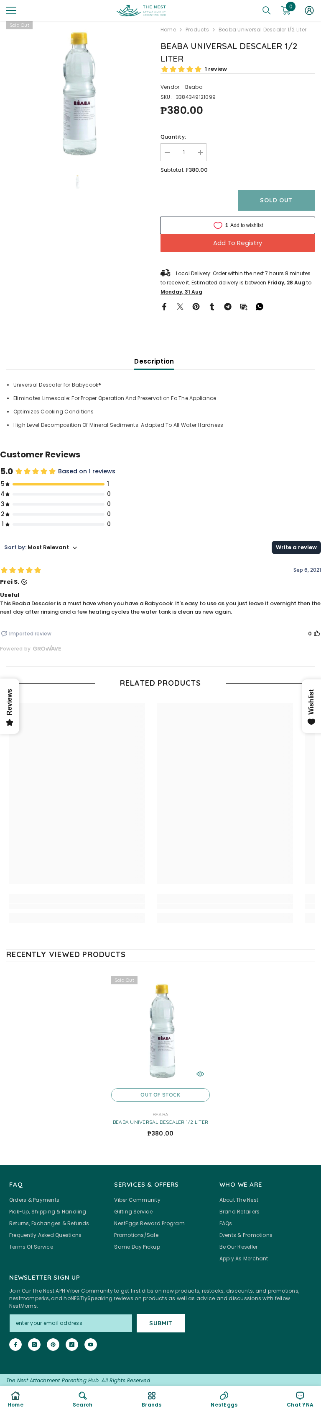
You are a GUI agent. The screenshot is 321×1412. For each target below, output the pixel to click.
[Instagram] (34, 1344)
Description (154, 361)
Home (168, 29)
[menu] (11, 10)
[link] (77, 906)
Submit (160, 1323)
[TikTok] (72, 1344)
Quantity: (173, 136)
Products (197, 29)
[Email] (243, 306)
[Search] (267, 10)
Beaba (194, 86)
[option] (77, 92)
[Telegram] (228, 306)
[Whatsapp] (259, 306)
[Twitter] (180, 306)
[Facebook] (164, 306)
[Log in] (309, 10)
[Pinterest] (196, 306)
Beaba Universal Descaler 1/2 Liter (160, 1122)
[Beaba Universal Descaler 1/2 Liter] (160, 1030)
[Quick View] (200, 1074)
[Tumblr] (212, 306)
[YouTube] (90, 1344)
